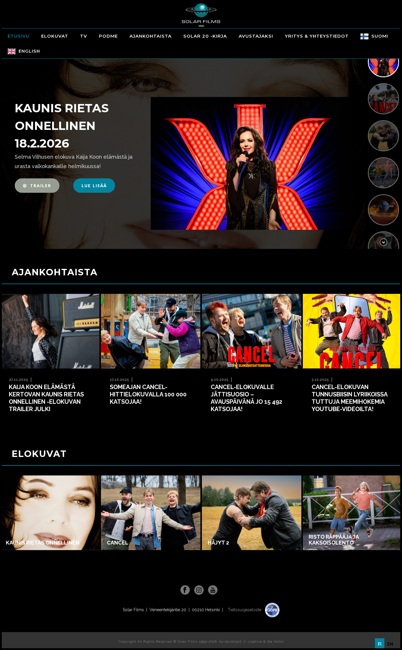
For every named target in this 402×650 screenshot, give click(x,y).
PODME (108, 36)
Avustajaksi (256, 36)
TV (83, 36)
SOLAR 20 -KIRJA (205, 36)
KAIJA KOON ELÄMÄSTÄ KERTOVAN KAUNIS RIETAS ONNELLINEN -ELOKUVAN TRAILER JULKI (46, 398)
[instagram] (199, 590)
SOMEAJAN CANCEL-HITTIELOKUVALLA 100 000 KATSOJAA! (148, 394)
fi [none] (379, 644)
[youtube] (212, 590)
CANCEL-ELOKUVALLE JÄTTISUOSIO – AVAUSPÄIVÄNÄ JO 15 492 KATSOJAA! (246, 398)
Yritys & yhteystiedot (317, 36)
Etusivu (18, 36)
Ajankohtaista (150, 36)
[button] (37, 185)
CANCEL (117, 543)
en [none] (390, 644)
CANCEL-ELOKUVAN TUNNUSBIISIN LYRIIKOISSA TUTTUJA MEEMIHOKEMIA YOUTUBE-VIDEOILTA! (350, 398)
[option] (390, 644)
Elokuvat (54, 36)
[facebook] (185, 590)
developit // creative (243, 642)
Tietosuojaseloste (245, 609)
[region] (201, 146)
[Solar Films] (201, 15)
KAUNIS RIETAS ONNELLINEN (42, 543)
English (29, 51)
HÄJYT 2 (218, 543)
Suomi (379, 36)
